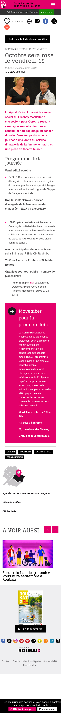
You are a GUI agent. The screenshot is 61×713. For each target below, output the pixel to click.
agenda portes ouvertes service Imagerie (26, 493)
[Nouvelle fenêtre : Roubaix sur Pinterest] (27, 640)
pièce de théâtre (12, 502)
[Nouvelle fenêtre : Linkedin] (52, 640)
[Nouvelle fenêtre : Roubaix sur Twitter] (9, 640)
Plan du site (29, 665)
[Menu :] (52, 4)
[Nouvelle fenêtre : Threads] (58, 640)
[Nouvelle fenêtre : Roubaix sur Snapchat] (39, 640)
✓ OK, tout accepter (22, 709)
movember (25, 452)
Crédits (17, 661)
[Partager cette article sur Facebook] (45, 21)
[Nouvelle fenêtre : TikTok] (33, 640)
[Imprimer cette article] (29, 21)
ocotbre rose (43, 452)
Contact (6, 661)
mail (32, 282)
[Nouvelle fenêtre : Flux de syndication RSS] (46, 640)
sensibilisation (15, 457)
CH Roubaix (9, 511)
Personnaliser (47, 709)
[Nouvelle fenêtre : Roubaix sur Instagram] (15, 640)
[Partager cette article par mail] (37, 21)
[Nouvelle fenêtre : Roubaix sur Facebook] (3, 640)
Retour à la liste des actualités (27, 39)
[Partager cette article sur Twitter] (54, 21)
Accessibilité (50, 661)
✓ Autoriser (47, 12)
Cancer (11, 452)
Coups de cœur (17, 21)
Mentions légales (32, 661)
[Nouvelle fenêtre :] (21, 640)
